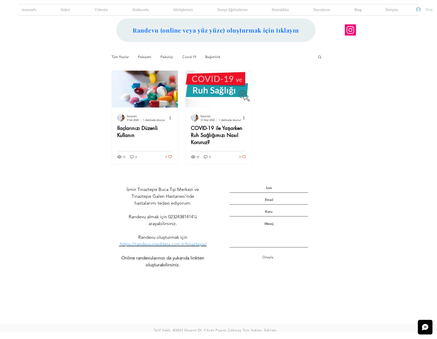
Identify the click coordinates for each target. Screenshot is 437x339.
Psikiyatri (144, 57)
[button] (320, 57)
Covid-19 (189, 57)
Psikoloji (166, 57)
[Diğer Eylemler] (171, 118)
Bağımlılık (212, 57)
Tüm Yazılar (120, 57)
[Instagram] (350, 30)
